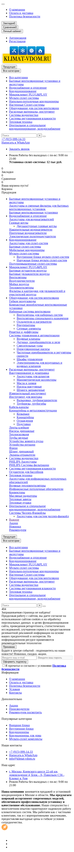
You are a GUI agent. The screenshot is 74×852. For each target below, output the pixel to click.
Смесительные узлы (30, 345)
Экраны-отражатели (22, 454)
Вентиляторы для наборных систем (40, 314)
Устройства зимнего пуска (26, 441)
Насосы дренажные (21, 431)
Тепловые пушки (20, 502)
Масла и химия (26, 383)
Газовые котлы (18, 222)
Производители (19, 709)
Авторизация (17, 37)
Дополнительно (12, 699)
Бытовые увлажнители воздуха (29, 274)
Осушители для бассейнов (26, 472)
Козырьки (23, 413)
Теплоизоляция (19, 434)
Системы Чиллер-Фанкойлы (27, 512)
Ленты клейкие (19, 427)
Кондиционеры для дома (25, 735)
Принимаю (9, 646)
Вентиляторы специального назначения (42, 318)
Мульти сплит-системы (24, 253)
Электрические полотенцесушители (32, 236)
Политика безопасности (24, 16)
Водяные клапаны (28, 338)
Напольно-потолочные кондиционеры (34, 101)
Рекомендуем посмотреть (25, 712)
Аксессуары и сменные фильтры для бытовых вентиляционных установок (39, 207)
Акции (13, 523)
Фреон (13, 448)
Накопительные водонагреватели (30, 229)
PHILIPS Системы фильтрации (29, 465)
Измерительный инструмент (27, 393)
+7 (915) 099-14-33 (13, 139)
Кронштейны (25, 417)
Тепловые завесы (20, 499)
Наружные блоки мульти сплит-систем (42, 260)
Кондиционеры (19, 732)
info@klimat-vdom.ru (22, 758)
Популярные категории (17, 718)
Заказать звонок (19, 149)
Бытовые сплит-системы (25, 246)
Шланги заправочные (31, 390)
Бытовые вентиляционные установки (33, 212)
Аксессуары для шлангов (33, 376)
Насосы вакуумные (29, 386)
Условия (14, 689)
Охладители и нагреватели (34, 321)
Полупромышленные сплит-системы (33, 263)
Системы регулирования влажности (32, 118)
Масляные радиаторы (23, 495)
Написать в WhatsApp (16, 142)
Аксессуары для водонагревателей (31, 219)
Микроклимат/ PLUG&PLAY (28, 94)
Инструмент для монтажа (25, 396)
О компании (17, 9)
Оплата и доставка (21, 13)
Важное (14, 519)
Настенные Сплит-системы (27, 104)
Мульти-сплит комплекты (25, 738)
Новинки (15, 526)
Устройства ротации (22, 444)
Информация (10, 672)
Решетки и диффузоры (23, 332)
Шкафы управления (30, 359)
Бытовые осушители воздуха (27, 270)
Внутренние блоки (21, 728)
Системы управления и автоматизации (34, 335)
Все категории (18, 77)
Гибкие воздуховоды (22, 301)
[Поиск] (44, 136)
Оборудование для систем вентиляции (34, 108)
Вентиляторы (18, 277)
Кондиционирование (22, 91)
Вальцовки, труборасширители (37, 400)
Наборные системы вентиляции (29, 311)
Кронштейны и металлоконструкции (33, 410)
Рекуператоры (26, 325)
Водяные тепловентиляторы (27, 485)
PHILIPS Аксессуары (23, 461)
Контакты (15, 692)
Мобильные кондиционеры (27, 250)
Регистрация (17, 41)
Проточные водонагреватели (28, 233)
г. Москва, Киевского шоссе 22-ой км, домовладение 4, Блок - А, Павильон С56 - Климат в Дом (36, 775)
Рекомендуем (17, 530)
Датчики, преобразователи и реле (38, 342)
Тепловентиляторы (21, 287)
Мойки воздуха (19, 284)
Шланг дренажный (21, 451)
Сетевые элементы (29, 328)
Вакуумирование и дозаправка (29, 373)
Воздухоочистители (22, 280)
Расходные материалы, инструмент (32, 111)
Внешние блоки (19, 725)
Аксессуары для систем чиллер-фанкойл (43, 516)
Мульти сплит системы (24, 98)
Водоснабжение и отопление (28, 87)
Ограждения (25, 420)
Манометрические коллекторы (36, 379)
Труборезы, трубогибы (31, 403)
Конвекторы (17, 492)
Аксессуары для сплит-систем (28, 243)
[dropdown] (3, 4)
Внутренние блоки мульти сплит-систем (43, 256)
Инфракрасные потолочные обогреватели (36, 489)
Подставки (24, 424)
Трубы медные (18, 437)
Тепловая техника (20, 121)
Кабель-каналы (19, 407)
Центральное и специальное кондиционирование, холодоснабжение (34, 127)
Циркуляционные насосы (33, 349)
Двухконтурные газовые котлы (37, 226)
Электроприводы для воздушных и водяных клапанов (39, 364)
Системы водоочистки (23, 115)
